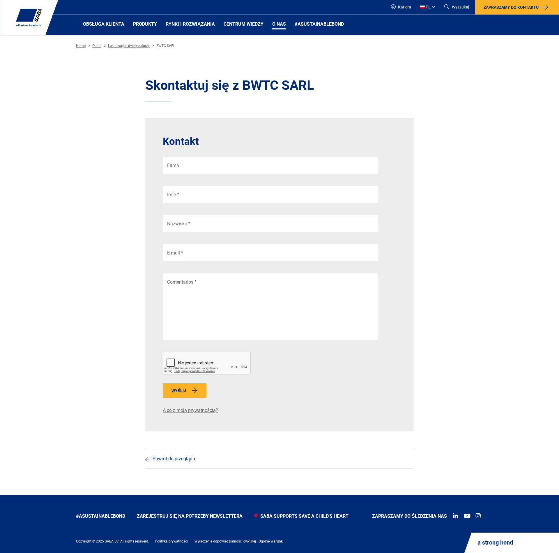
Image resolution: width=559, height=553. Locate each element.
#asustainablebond (100, 516)
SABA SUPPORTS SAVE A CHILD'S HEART (304, 516)
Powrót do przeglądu (174, 458)
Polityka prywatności (171, 541)
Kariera (404, 7)
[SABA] (29, 17)
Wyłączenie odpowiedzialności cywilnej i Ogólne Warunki (239, 541)
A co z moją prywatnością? (190, 410)
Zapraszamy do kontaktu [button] (511, 7)
